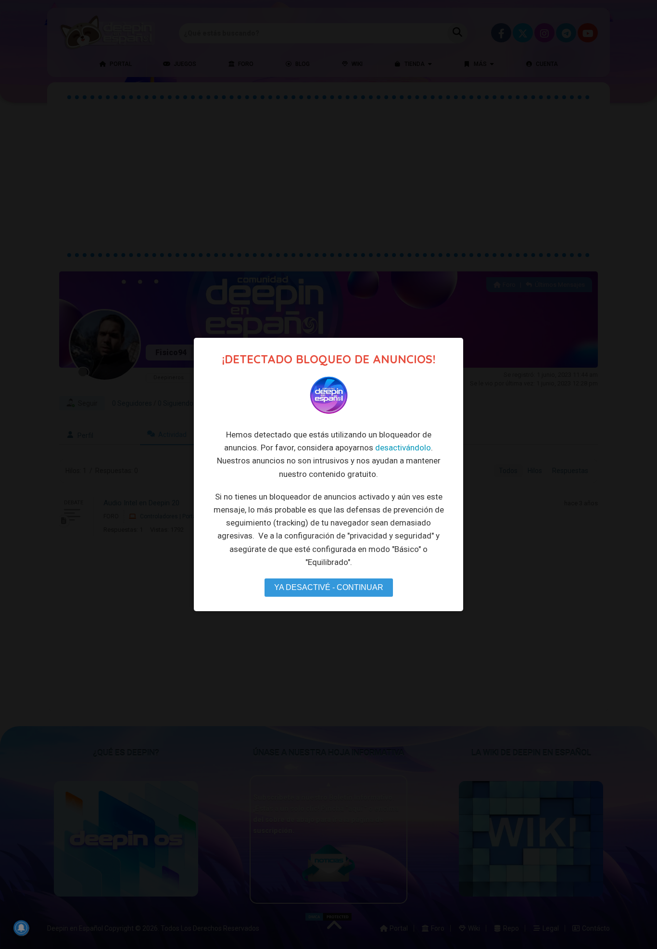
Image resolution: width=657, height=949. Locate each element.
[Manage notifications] (21, 928)
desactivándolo (403, 447)
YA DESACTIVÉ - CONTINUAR (328, 587)
